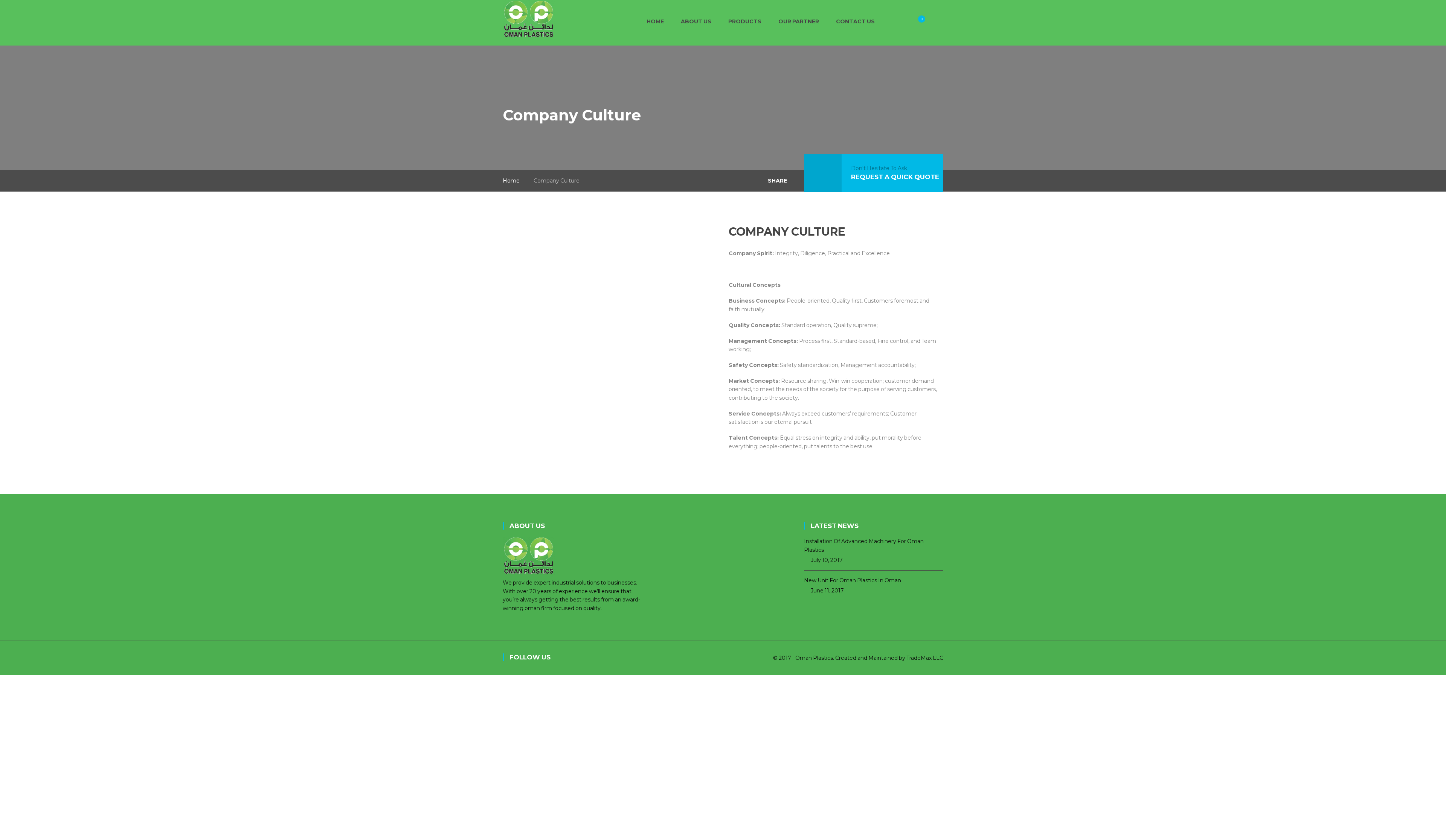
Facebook (568, 657)
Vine (619, 657)
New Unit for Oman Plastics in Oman (852, 580)
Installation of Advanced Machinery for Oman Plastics (864, 545)
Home (511, 180)
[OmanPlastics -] (529, 18)
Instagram (602, 657)
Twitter (585, 657)
